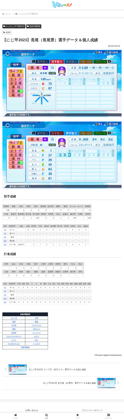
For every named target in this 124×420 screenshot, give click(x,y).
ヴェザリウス (37, 325)
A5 (5, 233)
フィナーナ (36, 333)
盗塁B (8, 32)
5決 (5, 244)
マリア (13, 340)
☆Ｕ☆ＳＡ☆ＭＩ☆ (13, 336)
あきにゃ (36, 329)
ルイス (36, 336)
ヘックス (36, 343)
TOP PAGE (25, 347)
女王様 (13, 325)
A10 (5, 241)
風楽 (14, 329)
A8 (5, 237)
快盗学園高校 (34, 26)
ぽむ (36, 340)
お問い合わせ (31, 410)
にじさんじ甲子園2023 (15, 26)
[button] (114, 392)
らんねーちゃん (14, 343)
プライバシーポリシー (92, 410)
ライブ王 (14, 318)
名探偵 (13, 333)
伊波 (36, 318)
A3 (5, 230)
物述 (36, 321)
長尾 (14, 321)
